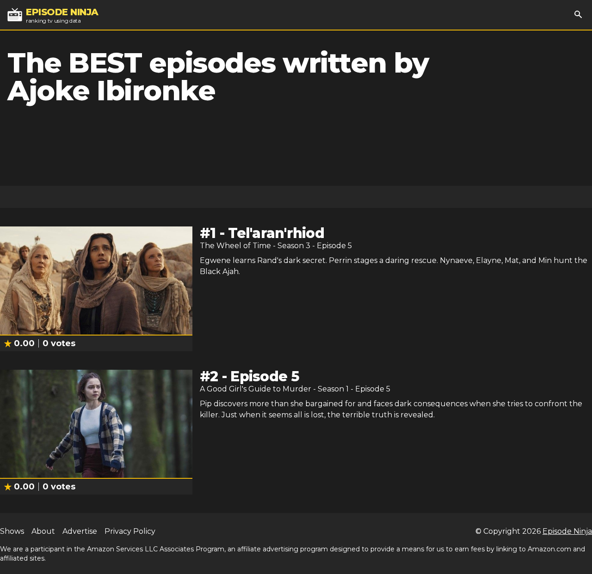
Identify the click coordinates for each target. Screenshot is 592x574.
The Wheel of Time (235, 245)
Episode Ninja (567, 531)
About (43, 531)
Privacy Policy (130, 531)
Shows (12, 531)
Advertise (79, 531)
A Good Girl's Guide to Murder (255, 389)
